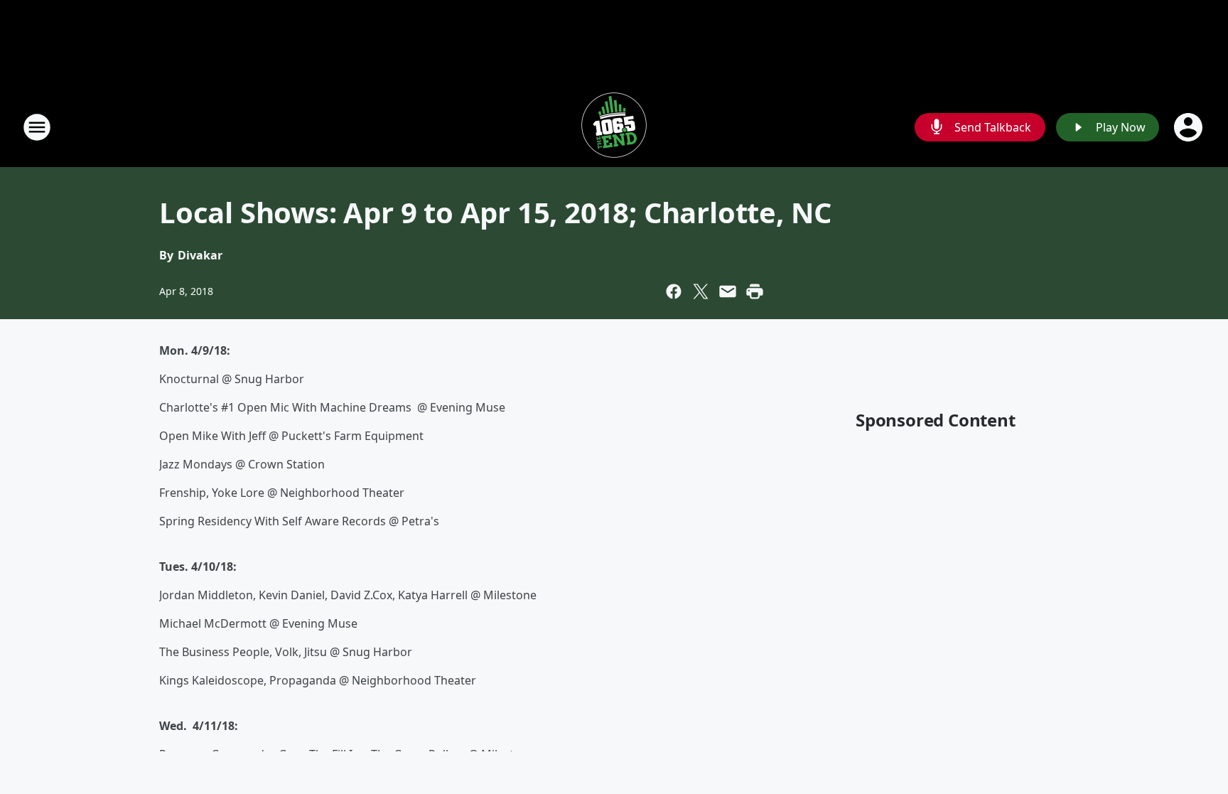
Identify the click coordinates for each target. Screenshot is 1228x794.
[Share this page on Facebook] (674, 291)
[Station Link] (614, 127)
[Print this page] (755, 291)
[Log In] (1189, 127)
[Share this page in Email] (728, 291)
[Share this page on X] (701, 291)
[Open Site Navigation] (37, 127)
